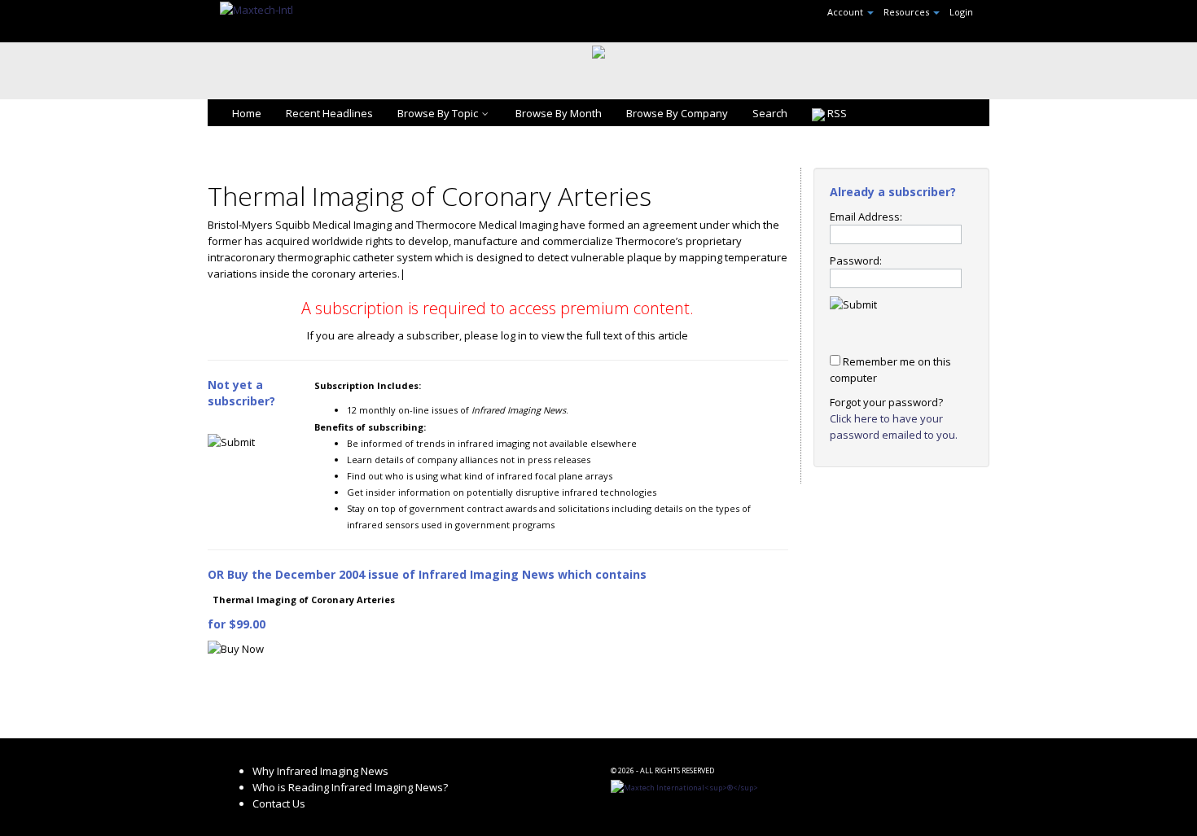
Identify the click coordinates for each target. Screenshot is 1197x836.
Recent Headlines (329, 113)
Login (961, 12)
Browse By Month (558, 113)
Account (846, 12)
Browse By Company (677, 113)
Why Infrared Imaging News (320, 771)
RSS (836, 113)
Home (246, 113)
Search (769, 113)
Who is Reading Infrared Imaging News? (350, 787)
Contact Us (278, 803)
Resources (908, 12)
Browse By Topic (437, 113)
